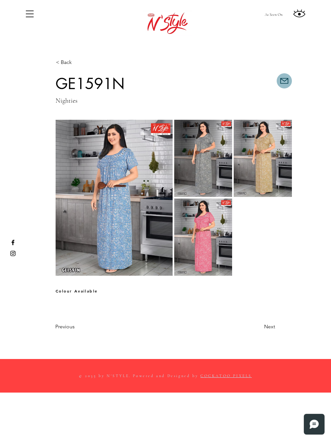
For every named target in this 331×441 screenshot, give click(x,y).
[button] (30, 14)
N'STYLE (118, 376)
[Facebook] (12, 242)
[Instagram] (12, 253)
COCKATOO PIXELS (226, 376)
